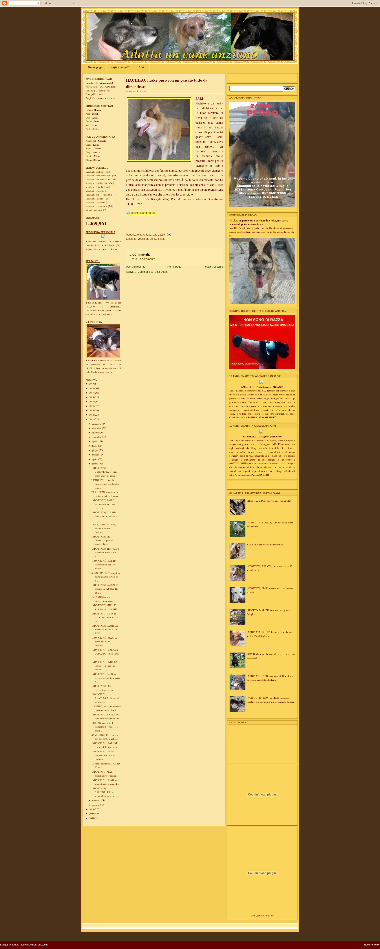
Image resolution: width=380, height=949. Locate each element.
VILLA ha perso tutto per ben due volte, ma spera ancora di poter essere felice (258, 222)
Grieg (88, 144)
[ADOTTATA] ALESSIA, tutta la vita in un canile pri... (104, 516)
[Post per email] (168, 234)
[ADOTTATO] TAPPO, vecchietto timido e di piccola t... (103, 504)
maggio (96, 454)
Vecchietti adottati (95, 171)
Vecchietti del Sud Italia (97, 183)
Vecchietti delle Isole (96, 187)
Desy (88, 152)
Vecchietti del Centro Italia (99, 175)
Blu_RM (90, 98)
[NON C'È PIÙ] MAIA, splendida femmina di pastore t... (103, 755)
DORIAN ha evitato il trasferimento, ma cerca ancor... (104, 726)
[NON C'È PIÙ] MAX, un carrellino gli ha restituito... (104, 641)
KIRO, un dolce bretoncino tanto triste (265, 544)
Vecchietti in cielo (95, 198)
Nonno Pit (91, 141)
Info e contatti (120, 67)
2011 (91, 419)
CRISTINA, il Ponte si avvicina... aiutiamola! (269, 500)
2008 (91, 818)
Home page (95, 67)
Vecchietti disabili (94, 190)
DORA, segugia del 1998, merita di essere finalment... (103, 528)
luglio (95, 445)
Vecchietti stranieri (95, 202)
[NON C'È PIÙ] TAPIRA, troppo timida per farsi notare (104, 564)
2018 (91, 388)
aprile (95, 459)
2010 (91, 809)
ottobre (95, 432)
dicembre (97, 423)
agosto (95, 441)
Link (142, 67)
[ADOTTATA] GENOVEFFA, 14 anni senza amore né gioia (104, 471)
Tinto (88, 160)
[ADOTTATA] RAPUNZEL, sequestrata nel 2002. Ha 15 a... (105, 588)
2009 (91, 813)
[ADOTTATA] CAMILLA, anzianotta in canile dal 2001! (105, 629)
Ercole (89, 156)
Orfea (88, 110)
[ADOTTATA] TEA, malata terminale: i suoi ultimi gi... (105, 552)
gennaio (96, 804)
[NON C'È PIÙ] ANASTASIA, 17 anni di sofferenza (105, 698)
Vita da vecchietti (94, 210)
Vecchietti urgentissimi (97, 206)
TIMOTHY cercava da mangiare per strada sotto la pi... (105, 484)
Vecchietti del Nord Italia (98, 179)
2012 (91, 414)
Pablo (88, 129)
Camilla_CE (92, 83)
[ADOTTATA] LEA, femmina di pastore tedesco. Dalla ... (102, 540)
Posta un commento (142, 259)
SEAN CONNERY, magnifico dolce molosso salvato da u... (105, 576)
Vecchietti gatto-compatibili (99, 194)
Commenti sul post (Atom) (153, 271)
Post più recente (135, 266)
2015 (91, 401)
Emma (89, 121)
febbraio (96, 800)
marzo (95, 463)
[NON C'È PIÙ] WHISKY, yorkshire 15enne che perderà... (104, 665)
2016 (91, 397)
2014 (91, 406)
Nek (88, 125)
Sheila (88, 148)
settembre (97, 437)
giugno (95, 450)
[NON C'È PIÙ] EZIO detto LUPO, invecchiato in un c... (105, 653)
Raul (88, 113)
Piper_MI (90, 94)
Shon (88, 117)
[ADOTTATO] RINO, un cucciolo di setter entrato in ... (104, 617)
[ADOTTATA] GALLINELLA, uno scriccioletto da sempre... (105, 792)
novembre (97, 428)
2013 (91, 410)
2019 (91, 383)
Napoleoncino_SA (94, 86)
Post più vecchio (213, 266)
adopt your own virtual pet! (262, 915)
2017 (91, 392)
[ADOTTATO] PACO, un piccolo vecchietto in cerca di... (105, 678)
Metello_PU (91, 90)
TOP (376, 944)
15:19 (161, 234)
